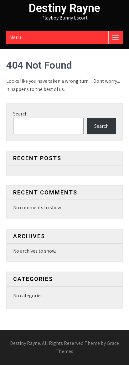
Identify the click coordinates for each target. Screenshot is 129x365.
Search (20, 113)
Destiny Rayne (64, 8)
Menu (15, 37)
